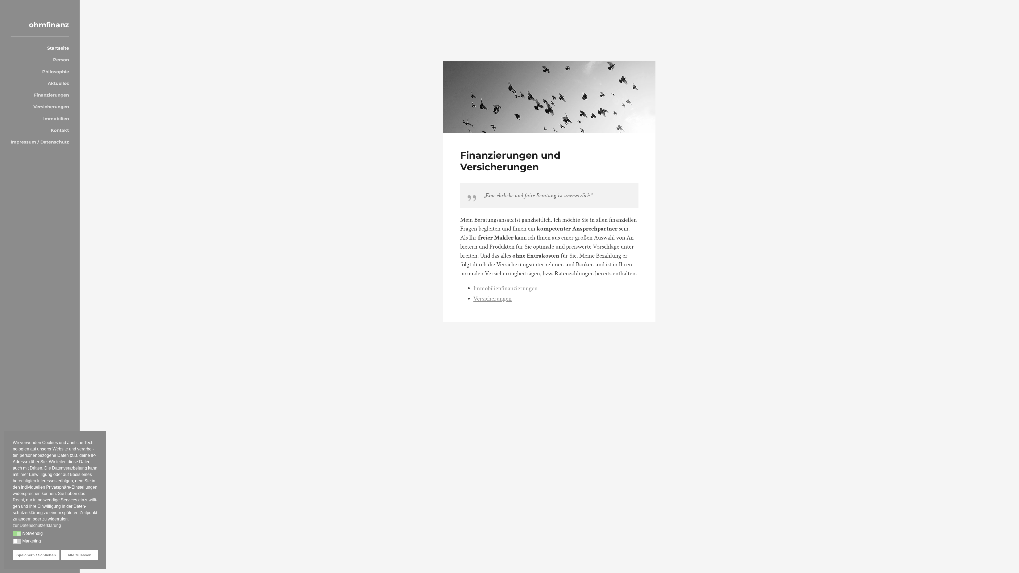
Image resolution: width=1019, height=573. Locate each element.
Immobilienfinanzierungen (505, 288)
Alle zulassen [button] (79, 555)
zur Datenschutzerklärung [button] (37, 525)
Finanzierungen (51, 95)
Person (61, 59)
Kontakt (60, 130)
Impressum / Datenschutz (40, 142)
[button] (17, 533)
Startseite (58, 48)
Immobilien (56, 118)
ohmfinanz (49, 24)
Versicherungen (51, 106)
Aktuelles (58, 83)
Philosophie (55, 71)
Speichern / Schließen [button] (36, 555)
